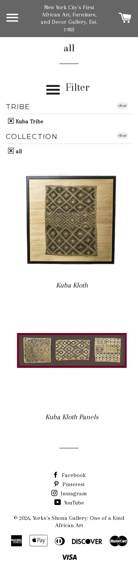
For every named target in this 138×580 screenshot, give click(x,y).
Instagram (73, 493)
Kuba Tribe (28, 121)
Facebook (73, 475)
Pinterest (73, 484)
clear (122, 105)
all (18, 151)
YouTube (73, 502)
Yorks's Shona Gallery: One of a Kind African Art (78, 522)
